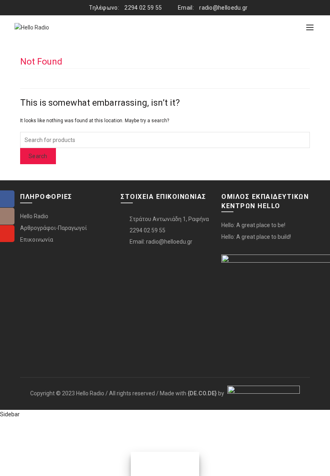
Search (38, 156)
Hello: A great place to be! (253, 225)
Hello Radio (34, 216)
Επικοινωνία (36, 239)
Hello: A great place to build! (256, 237)
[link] (202, 393)
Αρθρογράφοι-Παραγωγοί (53, 228)
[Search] (292, 27)
